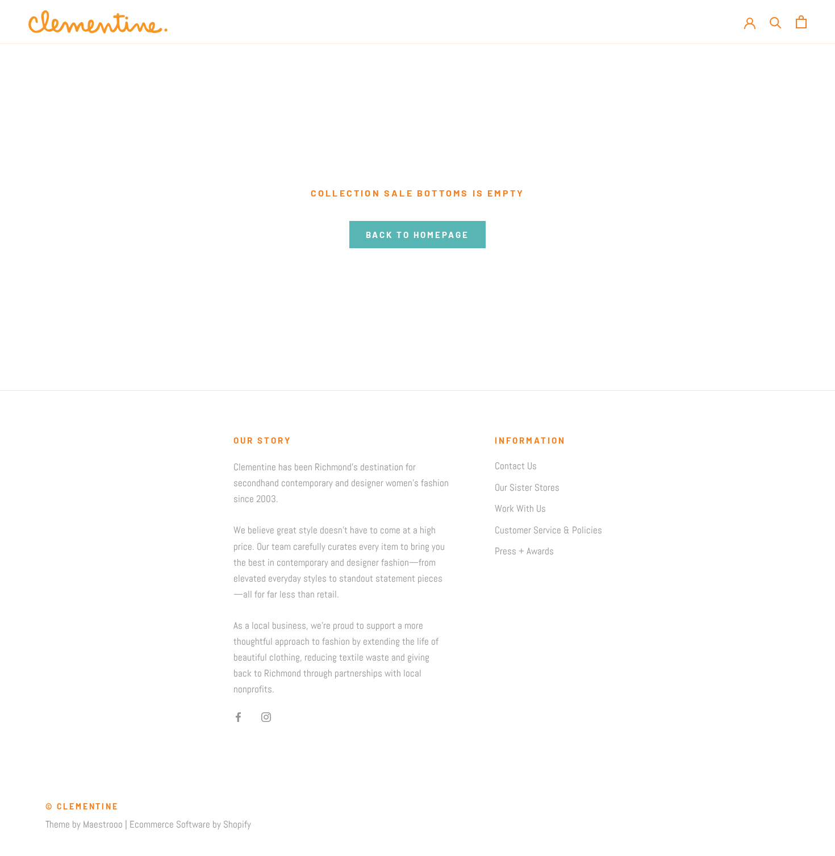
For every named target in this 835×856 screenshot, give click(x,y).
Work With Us (520, 508)
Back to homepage (417, 234)
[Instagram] (266, 716)
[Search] (776, 22)
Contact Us (516, 466)
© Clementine (82, 806)
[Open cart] (801, 21)
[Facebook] (238, 716)
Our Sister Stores (527, 487)
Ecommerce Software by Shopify (190, 824)
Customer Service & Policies (548, 530)
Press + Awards (524, 551)
